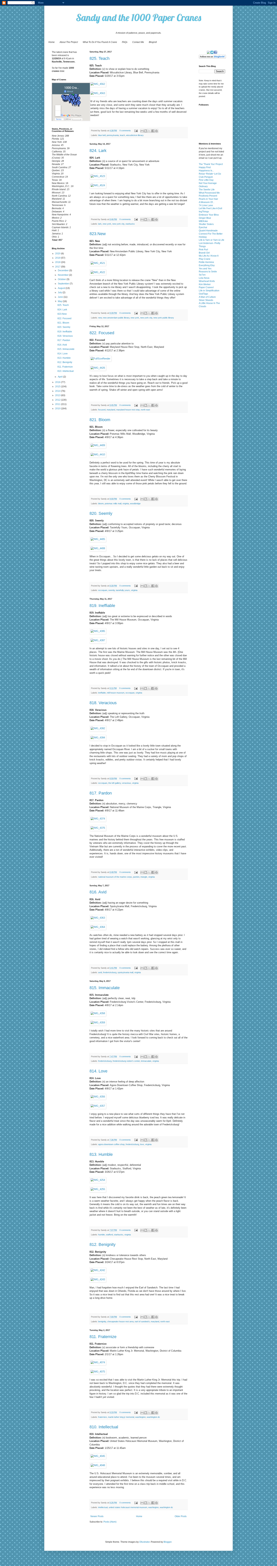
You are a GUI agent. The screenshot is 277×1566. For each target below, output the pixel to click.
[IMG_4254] (98, 1180)
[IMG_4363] (98, 917)
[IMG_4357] (98, 1105)
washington (140, 1417)
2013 (58, 395)
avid (100, 972)
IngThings (204, 211)
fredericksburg (109, 972)
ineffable (102, 693)
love (142, 1144)
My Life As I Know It (208, 255)
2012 (58, 400)
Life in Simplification (209, 290)
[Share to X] (149, 131)
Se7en (202, 274)
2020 (58, 253)
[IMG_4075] (98, 1371)
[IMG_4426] (98, 367)
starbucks (130, 224)
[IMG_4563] (98, 93)
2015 (58, 386)
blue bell (102, 135)
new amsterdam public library (116, 318)
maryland (111, 410)
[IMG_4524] (98, 185)
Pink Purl (203, 249)
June (61, 297)
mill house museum (115, 693)
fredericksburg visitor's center (126, 1061)
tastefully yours (123, 590)
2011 (58, 404)
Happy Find (205, 167)
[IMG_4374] (98, 818)
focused (102, 410)
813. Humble (101, 1154)
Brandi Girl (204, 252)
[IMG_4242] (98, 1270)
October (62, 279)
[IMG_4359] (98, 1022)
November (63, 275)
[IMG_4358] (98, 1013)
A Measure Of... (206, 202)
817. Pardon (101, 793)
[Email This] (142, 131)
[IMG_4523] (98, 176)
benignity (102, 1321)
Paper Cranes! (206, 287)
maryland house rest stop (128, 410)
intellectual (103, 1507)
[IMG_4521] (98, 263)
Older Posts (181, 1516)
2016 (58, 382)
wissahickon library (135, 135)
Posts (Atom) (109, 1521)
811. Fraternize (103, 1336)
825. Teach (99, 58)
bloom (101, 503)
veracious (126, 783)
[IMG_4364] (98, 927)
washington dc (153, 1417)
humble (101, 1234)
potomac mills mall (113, 503)
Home (51, 42)
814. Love (98, 1071)
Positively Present (208, 195)
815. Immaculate (105, 987)
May (60, 301)
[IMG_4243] (98, 1279)
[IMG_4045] (98, 1456)
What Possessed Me (209, 192)
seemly (111, 590)
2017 (58, 266)
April (60, 376)
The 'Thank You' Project (211, 164)
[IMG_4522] (98, 272)
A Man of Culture (207, 297)
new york (107, 224)
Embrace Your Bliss (209, 214)
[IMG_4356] (98, 1096)
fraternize (102, 1417)
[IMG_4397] (98, 640)
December (63, 270)
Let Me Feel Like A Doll (210, 208)
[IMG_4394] (98, 737)
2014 (58, 391)
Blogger (167, 1542)
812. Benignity (103, 1244)
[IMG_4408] (98, 548)
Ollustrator (144, 1542)
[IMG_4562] (98, 84)
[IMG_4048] (98, 1465)
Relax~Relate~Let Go (210, 173)
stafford (109, 1234)
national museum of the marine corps (115, 877)
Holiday (203, 237)
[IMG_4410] (98, 454)
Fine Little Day (206, 180)
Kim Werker (205, 284)
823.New (98, 233)
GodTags (203, 293)
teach (122, 135)
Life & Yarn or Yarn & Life (211, 240)
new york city (118, 224)
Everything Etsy (207, 265)
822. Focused (102, 332)
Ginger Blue (205, 218)
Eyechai (203, 227)
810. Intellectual (104, 1427)
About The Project (69, 42)
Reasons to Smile (208, 271)
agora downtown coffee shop (111, 1144)
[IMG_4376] (98, 827)
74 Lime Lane (206, 205)
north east (145, 410)
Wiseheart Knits (207, 281)
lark (100, 224)
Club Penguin (206, 177)
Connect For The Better (211, 233)
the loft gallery (114, 783)
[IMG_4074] (98, 1362)
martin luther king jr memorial (121, 1417)
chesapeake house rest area (120, 1321)
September (64, 283)
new (100, 318)
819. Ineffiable (102, 605)
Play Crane (204, 259)
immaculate (146, 1061)
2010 (58, 408)
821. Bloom (100, 419)
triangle (144, 877)
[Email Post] (135, 130)
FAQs (124, 42)
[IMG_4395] (98, 631)
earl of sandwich (142, 1321)
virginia (125, 503)
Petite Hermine (206, 262)
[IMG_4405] (98, 539)
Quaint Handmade (208, 230)
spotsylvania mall (125, 972)
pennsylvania (113, 135)
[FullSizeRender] (100, 358)
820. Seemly (101, 513)
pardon (136, 877)
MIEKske (203, 221)
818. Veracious (103, 702)
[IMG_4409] (98, 445)
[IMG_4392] (98, 728)
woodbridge (135, 503)
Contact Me (138, 42)
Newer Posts (96, 1516)
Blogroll (153, 42)
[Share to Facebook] (153, 131)
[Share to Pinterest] (156, 131)
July (60, 292)
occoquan (102, 590)
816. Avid (98, 892)
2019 (58, 258)
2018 (58, 262)
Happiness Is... (206, 170)
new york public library (163, 318)
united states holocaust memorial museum (128, 1507)
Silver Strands (206, 300)
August (62, 288)
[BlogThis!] (146, 131)
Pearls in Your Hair (208, 199)
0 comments (125, 130)
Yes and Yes (205, 268)
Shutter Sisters (206, 224)
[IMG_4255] (98, 1189)
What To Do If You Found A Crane (100, 42)
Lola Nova (204, 278)
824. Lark (98, 150)
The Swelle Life (207, 189)
